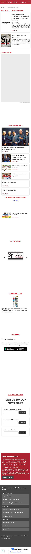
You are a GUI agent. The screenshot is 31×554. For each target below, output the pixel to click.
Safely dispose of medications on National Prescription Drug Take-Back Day (20, 17)
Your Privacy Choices (21, 549)
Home (3, 7)
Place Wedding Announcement (12, 503)
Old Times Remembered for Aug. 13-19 (20, 175)
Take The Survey (7, 477)
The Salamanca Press (11, 535)
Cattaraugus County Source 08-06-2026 (20, 214)
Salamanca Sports (10, 430)
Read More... (15, 30)
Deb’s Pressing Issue (19, 35)
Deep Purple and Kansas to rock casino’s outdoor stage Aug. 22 (14, 148)
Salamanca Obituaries (11, 420)
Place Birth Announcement (11, 509)
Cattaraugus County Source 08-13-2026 (20, 166)
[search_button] (29, 2)
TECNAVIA (8, 538)
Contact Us (6, 529)
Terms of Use (4, 536)
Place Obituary (7, 516)
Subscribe (22, 412)
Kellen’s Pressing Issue (9, 182)
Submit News (7, 496)
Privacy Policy (9, 536)
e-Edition (5, 526)
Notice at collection (16, 552)
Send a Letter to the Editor (11, 499)
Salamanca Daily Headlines (12, 410)
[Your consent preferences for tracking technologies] (2, 551)
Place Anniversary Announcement (13, 513)
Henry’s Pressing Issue (9, 190)
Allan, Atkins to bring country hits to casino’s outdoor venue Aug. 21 (19, 157)
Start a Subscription (9, 522)
